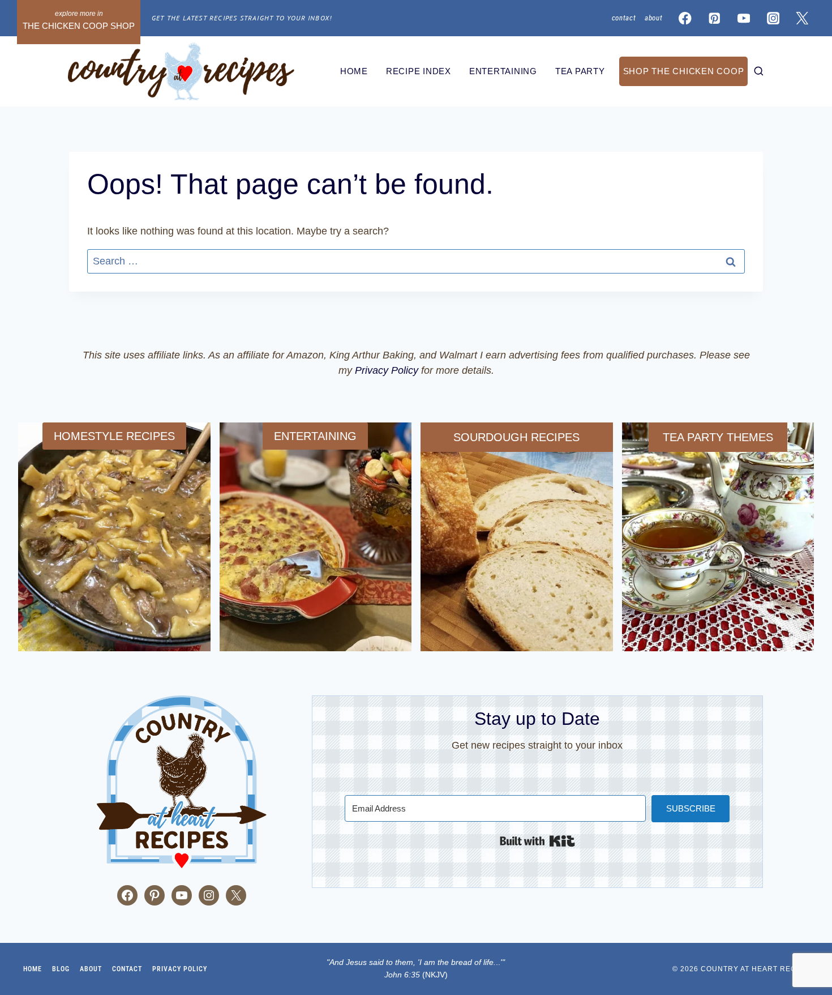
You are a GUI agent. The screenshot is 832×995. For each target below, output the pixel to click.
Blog (61, 969)
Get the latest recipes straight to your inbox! (242, 18)
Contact (624, 18)
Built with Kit (537, 841)
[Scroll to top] (17, 911)
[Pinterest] (714, 18)
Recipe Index (418, 71)
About (653, 18)
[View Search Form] (758, 71)
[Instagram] (773, 18)
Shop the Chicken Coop (683, 71)
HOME (354, 71)
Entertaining (503, 71)
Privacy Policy (386, 370)
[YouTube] (744, 18)
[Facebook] (685, 18)
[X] (802, 18)
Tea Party (580, 71)
